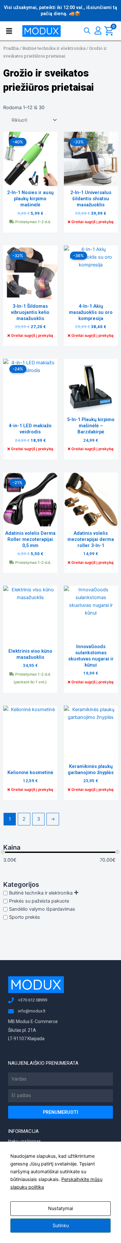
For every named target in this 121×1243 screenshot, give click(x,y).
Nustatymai (60, 1208)
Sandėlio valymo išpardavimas (42, 909)
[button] (10, 31)
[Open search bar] (87, 29)
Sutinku (61, 1225)
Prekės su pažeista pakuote (39, 901)
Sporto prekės (24, 917)
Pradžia (11, 48)
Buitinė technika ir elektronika (54, 48)
